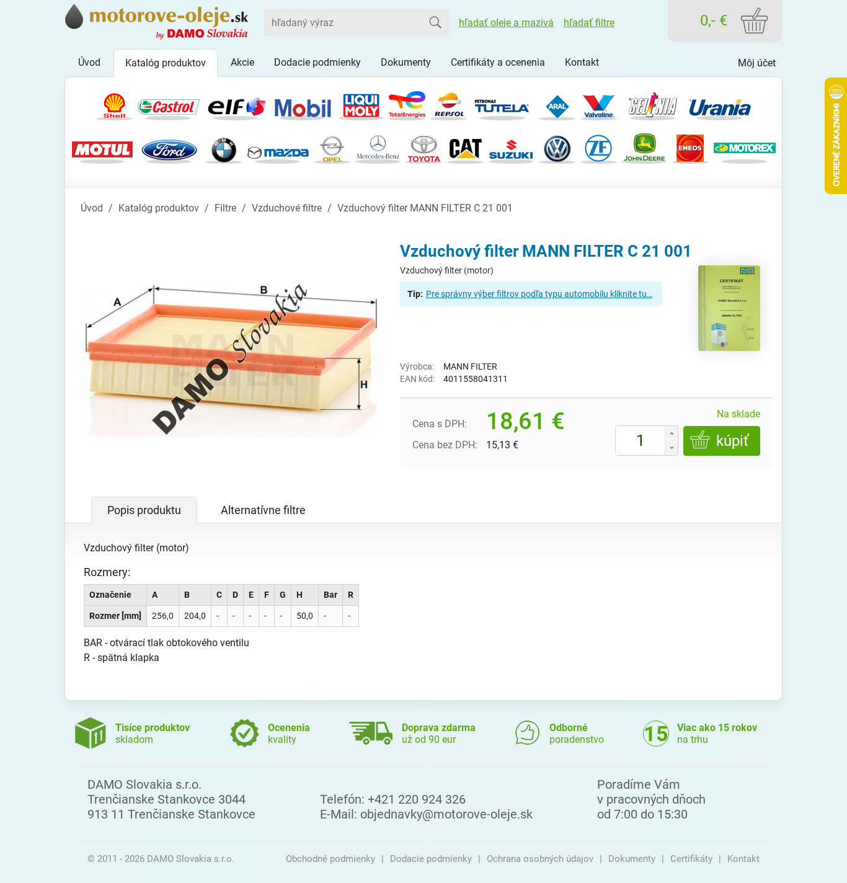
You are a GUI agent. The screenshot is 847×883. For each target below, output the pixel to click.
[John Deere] (644, 147)
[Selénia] (653, 104)
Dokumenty (631, 858)
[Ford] (169, 147)
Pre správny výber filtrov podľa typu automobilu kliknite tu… (539, 294)
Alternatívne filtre (263, 510)
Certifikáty (691, 858)
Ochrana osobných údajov (540, 858)
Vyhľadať (435, 22)
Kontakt (743, 858)
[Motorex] (745, 147)
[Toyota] (424, 147)
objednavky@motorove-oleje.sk (446, 814)
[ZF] (598, 147)
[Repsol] (448, 104)
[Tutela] (503, 104)
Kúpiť (732, 441)
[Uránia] (720, 104)
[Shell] (114, 104)
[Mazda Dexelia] (278, 147)
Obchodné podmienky (330, 858)
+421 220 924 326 (417, 799)
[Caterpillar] (465, 147)
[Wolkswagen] (557, 147)
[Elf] (236, 104)
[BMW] (223, 147)
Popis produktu (144, 510)
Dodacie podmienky (431, 858)
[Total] (407, 104)
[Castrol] (169, 104)
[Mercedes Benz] (378, 147)
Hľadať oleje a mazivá (506, 23)
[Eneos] (690, 147)
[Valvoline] (598, 104)
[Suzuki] (511, 147)
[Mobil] (303, 104)
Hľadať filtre (589, 23)
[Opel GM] (332, 147)
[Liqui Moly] (361, 104)
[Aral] (557, 104)
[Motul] (102, 147)
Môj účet (757, 63)
